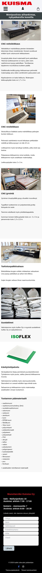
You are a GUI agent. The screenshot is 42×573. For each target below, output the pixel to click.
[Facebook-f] (19, 567)
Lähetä (9, 548)
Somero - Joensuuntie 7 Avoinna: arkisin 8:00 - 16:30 (17, 507)
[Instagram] (23, 567)
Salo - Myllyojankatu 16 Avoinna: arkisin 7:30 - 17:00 (17, 500)
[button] (5, 8)
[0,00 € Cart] (38, 9)
